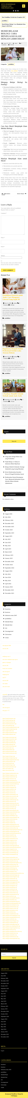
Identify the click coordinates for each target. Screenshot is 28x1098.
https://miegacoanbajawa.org (9, 871)
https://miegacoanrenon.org (9, 778)
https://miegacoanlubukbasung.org (11, 826)
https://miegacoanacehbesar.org (10, 890)
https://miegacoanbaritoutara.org (10, 906)
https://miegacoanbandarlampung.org (12, 833)
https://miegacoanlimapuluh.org (10, 922)
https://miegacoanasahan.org (9, 899)
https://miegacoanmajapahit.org (10, 854)
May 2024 (8, 580)
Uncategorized (9, 631)
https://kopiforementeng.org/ (9, 746)
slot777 (4, 677)
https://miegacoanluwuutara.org (10, 892)
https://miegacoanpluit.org (9, 822)
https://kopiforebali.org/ (8, 763)
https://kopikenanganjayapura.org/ (11, 727)
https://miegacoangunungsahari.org (11, 927)
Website (3, 255)
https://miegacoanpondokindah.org (11, 812)
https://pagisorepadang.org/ (9, 742)
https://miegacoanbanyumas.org (10, 864)
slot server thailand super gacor (10, 659)
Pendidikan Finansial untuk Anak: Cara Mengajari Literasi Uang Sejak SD (13, 297)
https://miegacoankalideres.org (10, 815)
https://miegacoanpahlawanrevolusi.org (12, 931)
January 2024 (9, 587)
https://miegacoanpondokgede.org (11, 817)
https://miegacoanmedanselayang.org (12, 847)
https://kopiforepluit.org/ (8, 749)
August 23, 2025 (7, 43)
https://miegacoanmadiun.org (10, 935)
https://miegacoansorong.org (9, 836)
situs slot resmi (6, 686)
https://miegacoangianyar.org (10, 840)
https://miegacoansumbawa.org (10, 910)
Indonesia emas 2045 (11, 615)
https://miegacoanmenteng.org (10, 819)
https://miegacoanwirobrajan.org (10, 850)
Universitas (8, 634)
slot (6, 628)
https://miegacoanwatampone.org (11, 905)
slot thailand (14, 70)
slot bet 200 (5, 665)
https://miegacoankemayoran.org (11, 803)
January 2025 (9, 558)
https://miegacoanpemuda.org (10, 776)
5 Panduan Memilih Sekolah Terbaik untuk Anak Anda (13, 395)
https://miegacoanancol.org (9, 929)
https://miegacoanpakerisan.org (10, 933)
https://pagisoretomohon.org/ (10, 739)
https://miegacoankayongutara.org (11, 859)
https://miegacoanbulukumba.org (11, 866)
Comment (4, 213)
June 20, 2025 (8, 356)
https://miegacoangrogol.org (9, 813)
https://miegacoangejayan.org (10, 775)
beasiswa (7, 612)
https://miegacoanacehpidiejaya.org (11, 915)
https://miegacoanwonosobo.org (10, 796)
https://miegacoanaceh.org (9, 790)
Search (6, 432)
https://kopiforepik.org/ (8, 747)
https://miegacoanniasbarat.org (10, 883)
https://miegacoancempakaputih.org (11, 926)
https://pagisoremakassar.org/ (10, 732)
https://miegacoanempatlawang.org (11, 901)
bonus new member (7, 668)
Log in (2, 1050)
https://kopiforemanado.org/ (9, 766)
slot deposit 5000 (7, 645)
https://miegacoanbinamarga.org (10, 799)
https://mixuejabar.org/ (8, 768)
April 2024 (8, 583)
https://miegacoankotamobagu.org (11, 875)
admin (16, 43)
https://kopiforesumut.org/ (9, 722)
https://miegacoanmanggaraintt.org (11, 882)
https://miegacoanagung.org (9, 787)
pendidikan (4, 20)
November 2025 (9, 526)
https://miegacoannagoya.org (10, 843)
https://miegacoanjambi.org (9, 835)
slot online (5, 683)
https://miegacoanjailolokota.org (10, 913)
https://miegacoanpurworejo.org (10, 908)
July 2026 (8, 517)
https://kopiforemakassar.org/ (10, 753)
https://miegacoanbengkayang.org (11, 924)
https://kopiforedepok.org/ (9, 761)
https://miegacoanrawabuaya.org (10, 810)
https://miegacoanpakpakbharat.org (11, 917)
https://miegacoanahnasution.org (10, 773)
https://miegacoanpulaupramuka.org (11, 782)
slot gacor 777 (6, 710)
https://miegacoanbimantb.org (10, 878)
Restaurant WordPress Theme (13, 1094)
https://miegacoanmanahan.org (10, 857)
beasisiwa (7, 609)
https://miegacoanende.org (9, 785)
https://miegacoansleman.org (9, 842)
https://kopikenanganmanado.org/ (11, 759)
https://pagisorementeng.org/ (9, 737)
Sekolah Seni (8, 625)
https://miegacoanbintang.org (10, 868)
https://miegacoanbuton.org (9, 896)
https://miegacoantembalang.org (10, 852)
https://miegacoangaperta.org (10, 849)
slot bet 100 (5, 648)
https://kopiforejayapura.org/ (9, 723)
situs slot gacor (6, 671)
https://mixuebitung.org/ (8, 725)
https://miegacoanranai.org (9, 792)
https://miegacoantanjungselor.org (11, 831)
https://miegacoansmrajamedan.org (11, 938)
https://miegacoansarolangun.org (10, 920)
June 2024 (8, 577)
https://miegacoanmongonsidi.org (11, 845)
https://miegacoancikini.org (9, 808)
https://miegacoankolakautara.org (11, 824)
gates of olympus (7, 662)
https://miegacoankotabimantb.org (11, 805)
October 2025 (9, 530)
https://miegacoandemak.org (9, 919)
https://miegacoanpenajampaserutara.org (12, 829)
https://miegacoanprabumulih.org (11, 783)
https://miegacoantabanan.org (10, 889)
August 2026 (8, 514)
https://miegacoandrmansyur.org (10, 936)
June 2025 (8, 542)
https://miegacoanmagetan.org (10, 885)
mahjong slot (6, 674)
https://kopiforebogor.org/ (9, 765)
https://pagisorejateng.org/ (9, 744)
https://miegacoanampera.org (10, 798)
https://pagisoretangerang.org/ (10, 758)
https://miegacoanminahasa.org (10, 838)
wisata (7, 637)
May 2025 (8, 545)
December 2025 (9, 523)
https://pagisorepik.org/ (8, 730)
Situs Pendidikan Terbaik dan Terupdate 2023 (8, 6)
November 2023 (9, 593)
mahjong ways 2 (7, 656)
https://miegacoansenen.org (9, 801)
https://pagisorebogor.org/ (9, 756)
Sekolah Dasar (9, 621)
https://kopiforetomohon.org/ (10, 751)
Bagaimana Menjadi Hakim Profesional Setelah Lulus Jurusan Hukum (13, 351)
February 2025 (9, 555)
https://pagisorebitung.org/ (9, 740)
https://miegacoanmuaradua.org (10, 828)
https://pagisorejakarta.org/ (9, 734)
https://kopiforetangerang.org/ (10, 729)
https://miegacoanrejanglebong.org (11, 897)
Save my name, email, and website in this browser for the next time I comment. (11, 263)
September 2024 (9, 568)
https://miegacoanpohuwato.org (10, 861)
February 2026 (9, 520)
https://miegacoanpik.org (9, 820)
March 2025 (8, 552)
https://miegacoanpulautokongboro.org (12, 862)
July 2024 (8, 574)
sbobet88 (5, 694)
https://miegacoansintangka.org (10, 869)
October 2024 (9, 564)
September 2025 (9, 533)
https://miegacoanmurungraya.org (11, 876)
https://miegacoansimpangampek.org (11, 903)
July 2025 (8, 539)
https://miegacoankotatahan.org (10, 794)
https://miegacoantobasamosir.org (11, 894)
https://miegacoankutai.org (9, 912)
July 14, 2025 (8, 303)
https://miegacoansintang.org (10, 780)
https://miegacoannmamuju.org (10, 880)
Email (3, 246)
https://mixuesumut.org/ (8, 770)
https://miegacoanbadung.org (10, 887)
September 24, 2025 (10, 399)
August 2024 (8, 571)
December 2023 (9, 590)
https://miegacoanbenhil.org (9, 806)
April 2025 (8, 549)
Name (3, 237)
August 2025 (8, 536)
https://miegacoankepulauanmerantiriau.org (13, 873)
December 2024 (9, 561)
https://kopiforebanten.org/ (9, 718)
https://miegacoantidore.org (9, 789)
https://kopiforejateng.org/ (9, 720)
